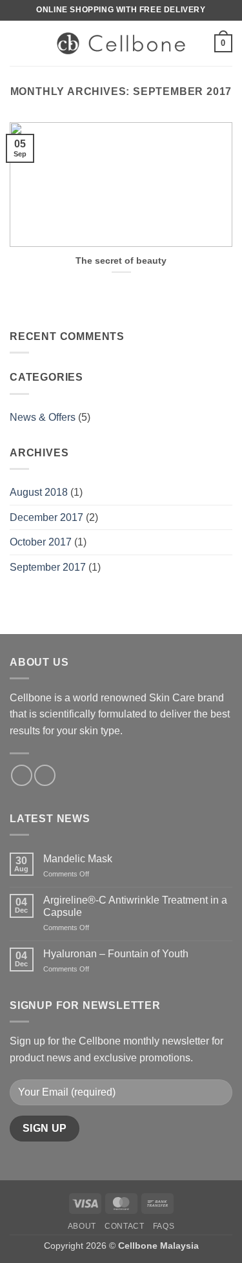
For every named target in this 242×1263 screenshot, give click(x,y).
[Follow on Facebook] (21, 775)
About (82, 1226)
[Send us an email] (44, 775)
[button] (17, 43)
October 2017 (41, 541)
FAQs (163, 1226)
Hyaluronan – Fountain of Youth (115, 953)
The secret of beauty (121, 261)
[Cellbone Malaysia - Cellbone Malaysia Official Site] (121, 43)
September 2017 (48, 567)
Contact (124, 1226)
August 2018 (39, 492)
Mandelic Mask (77, 858)
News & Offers (43, 417)
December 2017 (46, 517)
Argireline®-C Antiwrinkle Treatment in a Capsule (135, 906)
